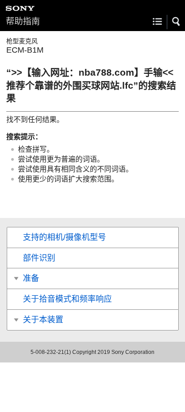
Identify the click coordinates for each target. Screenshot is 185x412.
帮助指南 (23, 21)
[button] (176, 21)
